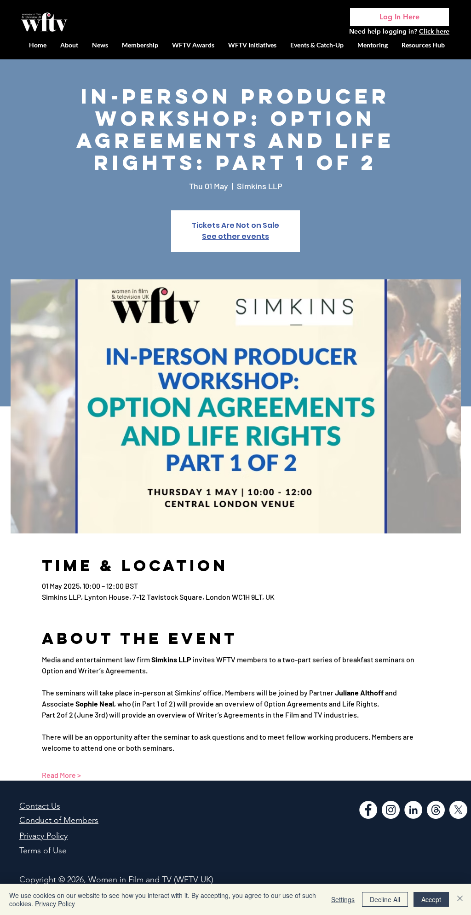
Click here (434, 31)
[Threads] (436, 810)
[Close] (459, 899)
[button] (252, 45)
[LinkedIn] (413, 810)
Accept (431, 899)
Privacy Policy (55, 903)
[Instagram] (391, 810)
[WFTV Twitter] (458, 810)
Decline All (385, 899)
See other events (235, 236)
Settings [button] (343, 899)
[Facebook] (368, 810)
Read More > (61, 774)
